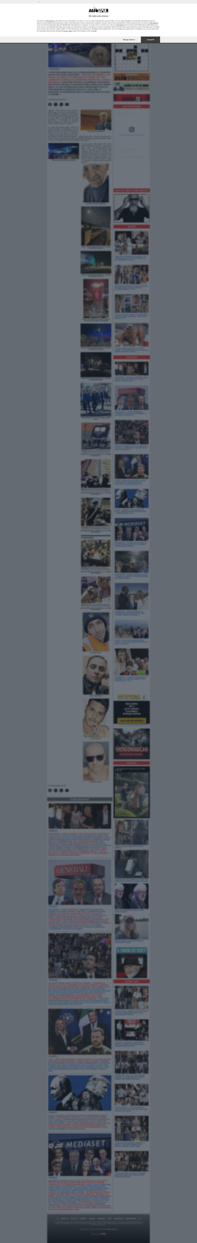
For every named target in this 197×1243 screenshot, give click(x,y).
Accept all (150, 40)
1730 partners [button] (49, 21)
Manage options (129, 40)
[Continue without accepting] (39, 2)
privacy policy (67, 31)
